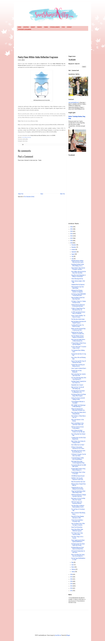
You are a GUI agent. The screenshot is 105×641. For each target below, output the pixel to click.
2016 (71, 579)
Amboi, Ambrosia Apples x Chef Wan (78, 281)
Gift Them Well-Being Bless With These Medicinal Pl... (78, 378)
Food (63, 27)
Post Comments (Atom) (29, 196)
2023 (71, 233)
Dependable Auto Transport (77, 385)
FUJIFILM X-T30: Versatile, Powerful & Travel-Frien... (77, 478)
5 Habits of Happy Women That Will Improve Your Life (78, 309)
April (73, 565)
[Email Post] (22, 144)
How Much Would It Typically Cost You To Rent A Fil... (78, 382)
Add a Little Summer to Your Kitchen (77, 420)
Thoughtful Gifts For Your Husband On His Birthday (77, 488)
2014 (71, 583)
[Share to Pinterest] (24, 60)
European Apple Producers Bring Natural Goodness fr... (78, 469)
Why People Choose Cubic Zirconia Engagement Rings (77, 462)
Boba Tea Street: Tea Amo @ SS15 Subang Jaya (77, 387)
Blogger (68, 635)
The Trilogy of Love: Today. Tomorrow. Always (77, 533)
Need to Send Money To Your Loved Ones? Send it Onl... (77, 423)
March (73, 567)
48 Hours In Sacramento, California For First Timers (77, 447)
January (73, 571)
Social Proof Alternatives (76, 527)
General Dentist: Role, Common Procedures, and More (78, 268)
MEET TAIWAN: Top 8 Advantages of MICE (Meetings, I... (78, 405)
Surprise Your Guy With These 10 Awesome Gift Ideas (78, 361)
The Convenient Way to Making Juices (78, 350)
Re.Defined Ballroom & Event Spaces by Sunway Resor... (77, 548)
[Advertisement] (52, 43)
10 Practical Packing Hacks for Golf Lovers (78, 551)
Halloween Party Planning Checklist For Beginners (77, 291)
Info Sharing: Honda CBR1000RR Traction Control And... (78, 294)
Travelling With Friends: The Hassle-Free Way (77, 325)
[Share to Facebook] (22, 60)
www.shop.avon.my (26, 137)
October (73, 249)
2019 (71, 243)
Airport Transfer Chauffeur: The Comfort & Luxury (78, 316)
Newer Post (20, 194)
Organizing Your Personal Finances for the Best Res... (77, 332)
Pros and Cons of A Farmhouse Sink (78, 509)
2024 (71, 231)
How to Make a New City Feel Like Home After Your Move (78, 272)
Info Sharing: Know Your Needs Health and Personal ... (78, 544)
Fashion (39, 27)
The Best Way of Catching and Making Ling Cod (78, 365)
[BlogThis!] (20, 60)
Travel (46, 27)
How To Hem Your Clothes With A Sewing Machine (78, 413)
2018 (71, 574)
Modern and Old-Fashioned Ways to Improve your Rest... (78, 329)
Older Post (62, 194)
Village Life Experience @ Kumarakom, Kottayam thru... (78, 409)
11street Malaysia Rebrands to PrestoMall (78, 402)
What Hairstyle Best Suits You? (78, 482)
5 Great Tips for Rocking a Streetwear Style (77, 520)
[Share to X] (21, 60)
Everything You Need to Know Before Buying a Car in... (77, 264)
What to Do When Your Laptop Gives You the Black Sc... (77, 555)
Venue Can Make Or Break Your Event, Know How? (78, 298)
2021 (71, 238)
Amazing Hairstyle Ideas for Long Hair (78, 354)
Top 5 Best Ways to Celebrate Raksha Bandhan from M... (77, 506)
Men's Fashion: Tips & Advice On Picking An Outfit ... (78, 441)
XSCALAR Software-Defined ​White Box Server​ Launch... (77, 261)
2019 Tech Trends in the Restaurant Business (76, 502)
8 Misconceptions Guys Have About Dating (77, 287)
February (74, 569)
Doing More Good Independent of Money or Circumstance (78, 275)
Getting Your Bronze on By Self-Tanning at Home (78, 398)
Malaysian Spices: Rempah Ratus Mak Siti (78, 484)
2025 (71, 229)
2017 (71, 577)
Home (19, 27)
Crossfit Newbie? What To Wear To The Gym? (78, 472)
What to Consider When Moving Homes (78, 513)
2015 (71, 581)
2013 (71, 586)
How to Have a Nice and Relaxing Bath (78, 358)
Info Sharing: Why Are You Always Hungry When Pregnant (78, 395)
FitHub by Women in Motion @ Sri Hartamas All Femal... (78, 305)
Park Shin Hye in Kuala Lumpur (78, 319)
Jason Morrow (58, 635)
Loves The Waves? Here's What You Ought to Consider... (78, 524)
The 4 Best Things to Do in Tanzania (77, 537)
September (74, 252)
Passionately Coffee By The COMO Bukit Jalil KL (78, 465)
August (73, 254)
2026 (71, 227)
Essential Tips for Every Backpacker (76, 371)
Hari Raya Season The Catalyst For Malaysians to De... (78, 391)
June (73, 258)
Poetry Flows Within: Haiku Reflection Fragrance (77, 530)
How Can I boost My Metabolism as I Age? (78, 558)
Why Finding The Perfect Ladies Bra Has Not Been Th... (78, 451)
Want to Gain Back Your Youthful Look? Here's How (78, 374)
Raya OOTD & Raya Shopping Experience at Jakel (77, 517)
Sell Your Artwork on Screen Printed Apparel (77, 427)
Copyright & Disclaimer (24, 29)
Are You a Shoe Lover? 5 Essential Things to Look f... (78, 347)
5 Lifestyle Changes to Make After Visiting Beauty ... (77, 458)
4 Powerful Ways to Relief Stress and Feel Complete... (78, 343)
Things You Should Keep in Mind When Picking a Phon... (78, 491)
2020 (71, 240)
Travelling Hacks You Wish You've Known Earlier (78, 438)
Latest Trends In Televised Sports (78, 368)
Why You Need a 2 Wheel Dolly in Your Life (78, 416)
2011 (71, 590)
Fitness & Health (55, 27)
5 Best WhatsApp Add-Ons (77, 279)
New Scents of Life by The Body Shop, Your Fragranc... (78, 499)
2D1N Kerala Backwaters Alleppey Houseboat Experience (78, 495)
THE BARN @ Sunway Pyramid (77, 476)
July (73, 256)
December (74, 245)
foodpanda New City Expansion (77, 284)
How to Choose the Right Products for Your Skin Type (78, 431)
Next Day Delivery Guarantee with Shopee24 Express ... (78, 322)
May (73, 562)
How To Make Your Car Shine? (77, 445)
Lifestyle (26, 27)
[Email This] (18, 60)
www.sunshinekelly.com (73, 102)
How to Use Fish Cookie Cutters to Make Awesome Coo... (78, 340)
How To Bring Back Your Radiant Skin (78, 434)
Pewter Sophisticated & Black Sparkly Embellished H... (77, 540)
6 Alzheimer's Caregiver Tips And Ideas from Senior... (78, 454)
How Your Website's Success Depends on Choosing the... (77, 336)
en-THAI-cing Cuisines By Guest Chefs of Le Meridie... (78, 312)
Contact (69, 27)
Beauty (33, 27)
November (74, 247)
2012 (71, 588)
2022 (71, 236)
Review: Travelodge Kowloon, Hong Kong (76, 117)
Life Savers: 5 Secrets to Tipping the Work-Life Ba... (78, 301)
